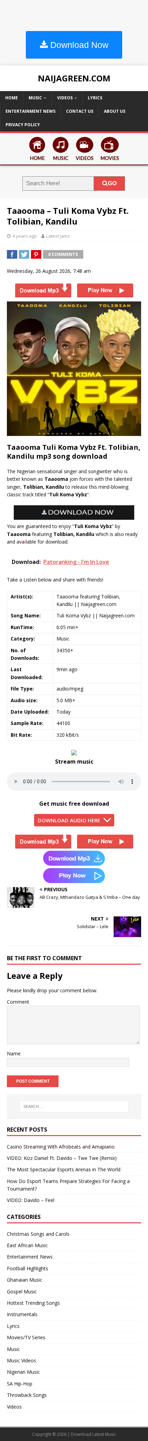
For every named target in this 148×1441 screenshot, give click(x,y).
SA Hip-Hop (19, 1383)
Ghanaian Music (24, 1279)
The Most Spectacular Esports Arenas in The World (63, 1169)
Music (35, 98)
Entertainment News (30, 111)
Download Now (78, 45)
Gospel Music (22, 1291)
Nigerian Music (23, 1372)
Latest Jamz (58, 236)
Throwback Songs (27, 1395)
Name (14, 1053)
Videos (65, 98)
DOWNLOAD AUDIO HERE (69, 820)
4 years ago (24, 236)
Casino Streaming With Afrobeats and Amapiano (61, 1146)
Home (11, 98)
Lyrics (95, 98)
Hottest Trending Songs (33, 1303)
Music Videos (21, 1360)
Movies (110, 158)
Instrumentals (22, 1314)
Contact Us (79, 111)
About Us (114, 111)
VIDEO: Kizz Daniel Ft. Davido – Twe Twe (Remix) (62, 1158)
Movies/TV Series (26, 1337)
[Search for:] (74, 1106)
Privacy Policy (23, 125)
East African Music (27, 1245)
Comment (18, 1001)
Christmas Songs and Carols (38, 1234)
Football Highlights (27, 1268)
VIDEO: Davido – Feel (30, 1200)
